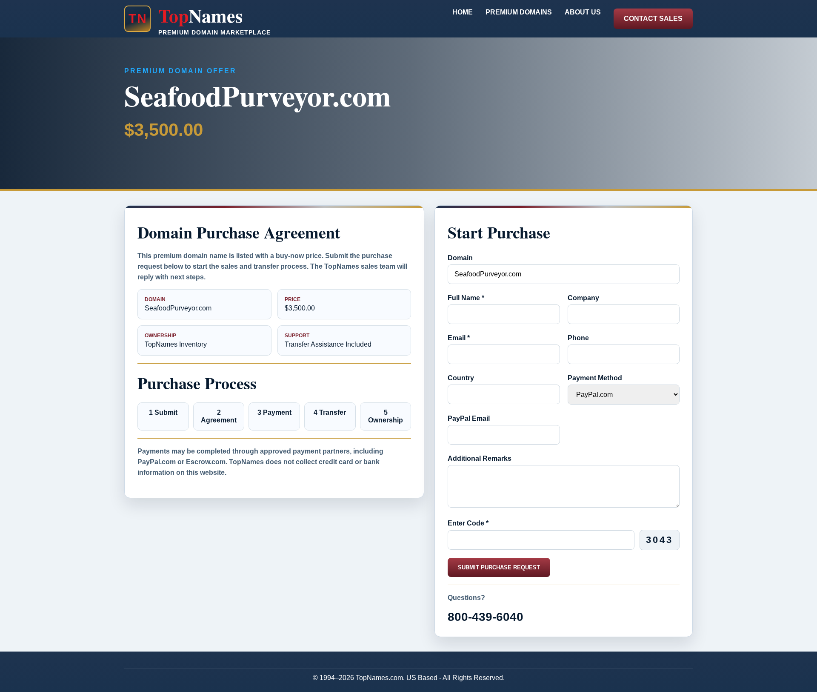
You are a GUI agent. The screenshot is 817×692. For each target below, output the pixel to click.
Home (462, 12)
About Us (583, 12)
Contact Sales (653, 18)
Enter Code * (468, 523)
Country (461, 378)
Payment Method (595, 378)
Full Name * (466, 297)
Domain (460, 257)
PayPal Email (469, 418)
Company (583, 297)
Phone (578, 338)
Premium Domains (519, 12)
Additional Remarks (479, 458)
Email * (459, 338)
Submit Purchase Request (499, 567)
